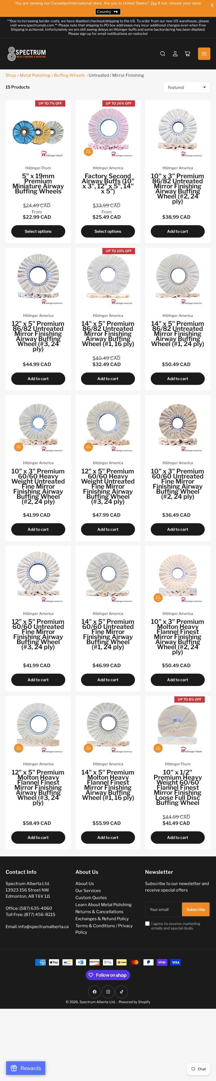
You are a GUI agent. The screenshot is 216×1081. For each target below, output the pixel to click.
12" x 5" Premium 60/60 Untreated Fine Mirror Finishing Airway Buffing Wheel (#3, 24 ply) (38, 634)
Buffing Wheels (69, 75)
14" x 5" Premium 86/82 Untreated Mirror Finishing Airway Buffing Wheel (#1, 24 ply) (177, 334)
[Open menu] (204, 54)
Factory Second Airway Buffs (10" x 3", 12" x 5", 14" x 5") (108, 183)
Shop (11, 75)
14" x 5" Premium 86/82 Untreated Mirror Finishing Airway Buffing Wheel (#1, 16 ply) (108, 334)
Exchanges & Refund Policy (102, 918)
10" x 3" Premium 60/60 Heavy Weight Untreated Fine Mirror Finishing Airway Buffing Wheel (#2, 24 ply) (38, 486)
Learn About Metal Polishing (103, 904)
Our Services (88, 890)
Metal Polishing (35, 75)
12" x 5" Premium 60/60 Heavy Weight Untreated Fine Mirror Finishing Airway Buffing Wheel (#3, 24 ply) (108, 486)
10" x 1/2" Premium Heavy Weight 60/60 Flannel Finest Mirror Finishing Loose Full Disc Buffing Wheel (178, 787)
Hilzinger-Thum (38, 168)
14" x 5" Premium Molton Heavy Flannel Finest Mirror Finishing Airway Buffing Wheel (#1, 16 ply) (108, 785)
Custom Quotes (91, 897)
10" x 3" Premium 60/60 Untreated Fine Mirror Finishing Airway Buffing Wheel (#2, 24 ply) (177, 483)
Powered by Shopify (134, 1002)
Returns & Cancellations (99, 911)
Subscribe (195, 909)
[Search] (163, 54)
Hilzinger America (108, 168)
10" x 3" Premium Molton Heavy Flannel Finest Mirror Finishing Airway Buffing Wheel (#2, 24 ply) (177, 637)
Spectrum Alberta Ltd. (98, 1002)
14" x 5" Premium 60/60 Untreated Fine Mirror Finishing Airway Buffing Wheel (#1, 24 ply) (108, 634)
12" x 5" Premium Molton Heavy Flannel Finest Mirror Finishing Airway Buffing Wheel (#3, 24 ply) (38, 787)
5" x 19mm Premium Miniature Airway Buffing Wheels (38, 183)
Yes (153, 3)
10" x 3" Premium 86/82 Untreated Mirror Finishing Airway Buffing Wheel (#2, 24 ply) (177, 188)
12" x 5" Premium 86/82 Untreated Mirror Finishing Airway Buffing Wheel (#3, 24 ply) (38, 336)
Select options (38, 231)
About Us (84, 883)
